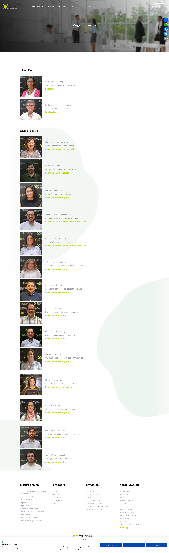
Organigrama (24, 506)
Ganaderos (57, 497)
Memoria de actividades (28, 518)
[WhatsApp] (166, 24)
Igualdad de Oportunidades (29, 509)
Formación (90, 491)
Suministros (57, 500)
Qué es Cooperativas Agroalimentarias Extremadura (33, 492)
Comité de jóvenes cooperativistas (32, 512)
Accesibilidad (124, 518)
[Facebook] (166, 29)
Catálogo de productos (94, 494)
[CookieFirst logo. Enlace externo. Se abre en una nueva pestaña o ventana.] (2, 542)
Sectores (56, 491)
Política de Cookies (126, 509)
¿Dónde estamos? (26, 500)
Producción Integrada (94, 503)
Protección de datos (126, 512)
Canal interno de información (129, 524)
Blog (121, 506)
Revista (122, 497)
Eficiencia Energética (93, 500)
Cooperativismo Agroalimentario (31, 521)
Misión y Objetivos (26, 497)
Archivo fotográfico (126, 500)
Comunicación (124, 491)
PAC (54, 503)
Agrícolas (56, 494)
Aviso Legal (123, 521)
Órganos (23, 503)
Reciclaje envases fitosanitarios (97, 506)
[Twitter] (166, 34)
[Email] (166, 38)
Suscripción (123, 494)
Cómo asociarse (25, 515)
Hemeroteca (123, 503)
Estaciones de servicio (94, 509)
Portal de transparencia (127, 515)
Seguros (89, 497)
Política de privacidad (90, 540)
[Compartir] (166, 20)
